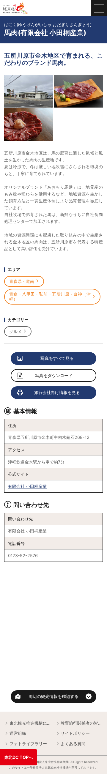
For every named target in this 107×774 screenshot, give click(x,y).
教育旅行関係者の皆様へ (82, 723)
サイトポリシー (75, 733)
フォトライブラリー (28, 743)
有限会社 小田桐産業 (27, 486)
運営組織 (18, 733)
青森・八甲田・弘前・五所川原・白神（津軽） (50, 296)
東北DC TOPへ (18, 757)
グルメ (15, 331)
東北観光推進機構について (30, 723)
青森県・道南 (21, 281)
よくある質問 (73, 743)
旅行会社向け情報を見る (57, 392)
